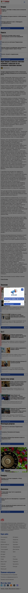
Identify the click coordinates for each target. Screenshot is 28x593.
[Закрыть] (22, 289)
